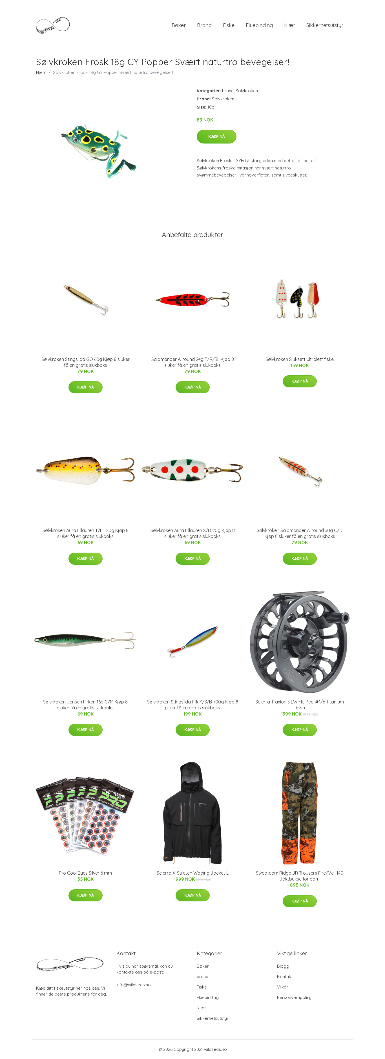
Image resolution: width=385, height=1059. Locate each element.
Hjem (41, 72)
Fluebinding (259, 25)
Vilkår (282, 987)
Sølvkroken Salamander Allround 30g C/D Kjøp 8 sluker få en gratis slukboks (299, 533)
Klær (289, 25)
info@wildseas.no (133, 984)
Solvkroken (247, 90)
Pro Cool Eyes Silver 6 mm (85, 873)
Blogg (283, 966)
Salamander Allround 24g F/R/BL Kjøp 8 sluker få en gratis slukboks (192, 362)
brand (204, 25)
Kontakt (285, 976)
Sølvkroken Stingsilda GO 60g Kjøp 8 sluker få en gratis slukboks (85, 362)
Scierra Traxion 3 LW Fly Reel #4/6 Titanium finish (299, 705)
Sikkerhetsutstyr (324, 25)
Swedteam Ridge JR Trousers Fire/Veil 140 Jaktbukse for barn (299, 876)
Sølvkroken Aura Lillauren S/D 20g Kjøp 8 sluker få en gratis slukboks (193, 533)
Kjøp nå (216, 136)
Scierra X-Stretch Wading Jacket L (193, 873)
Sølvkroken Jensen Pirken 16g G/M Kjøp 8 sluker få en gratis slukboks (85, 705)
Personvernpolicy (294, 997)
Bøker (179, 25)
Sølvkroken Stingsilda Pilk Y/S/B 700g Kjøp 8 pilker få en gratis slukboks (192, 705)
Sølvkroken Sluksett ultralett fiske (299, 359)
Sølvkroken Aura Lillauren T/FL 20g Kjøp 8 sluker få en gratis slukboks (86, 533)
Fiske (228, 25)
